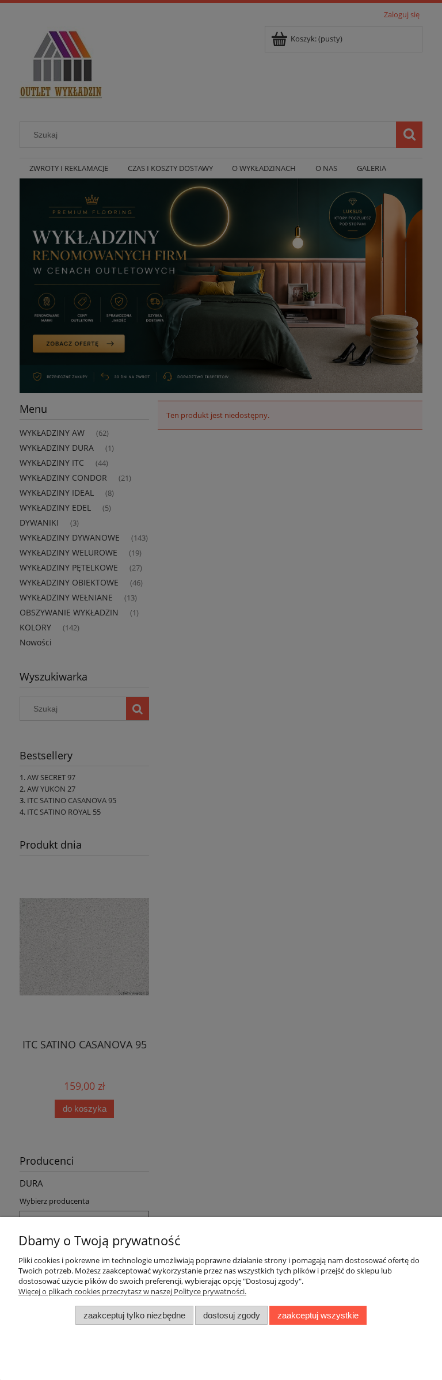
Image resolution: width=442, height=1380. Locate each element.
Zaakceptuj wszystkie (318, 1315)
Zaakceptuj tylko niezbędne (134, 1315)
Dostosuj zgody (231, 1315)
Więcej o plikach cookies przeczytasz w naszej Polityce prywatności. (132, 1291)
